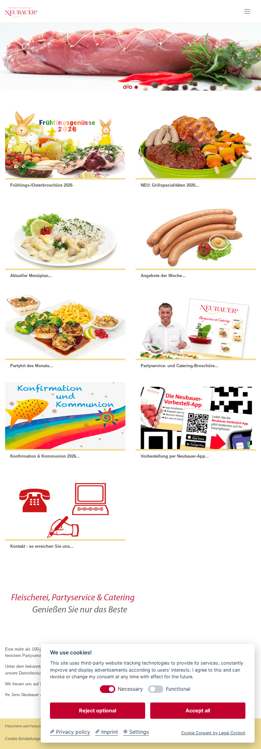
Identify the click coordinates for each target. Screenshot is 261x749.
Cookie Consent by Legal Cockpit (213, 733)
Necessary (130, 689)
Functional (178, 689)
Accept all (198, 710)
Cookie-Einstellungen (24, 739)
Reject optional (97, 710)
